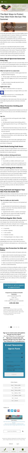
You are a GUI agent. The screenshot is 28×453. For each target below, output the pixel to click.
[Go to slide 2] (11, 327)
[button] (2, 92)
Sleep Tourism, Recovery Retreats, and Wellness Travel (14, 423)
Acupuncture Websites (6, 438)
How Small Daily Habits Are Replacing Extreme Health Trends (14, 424)
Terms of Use (16, 439)
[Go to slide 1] (9, 327)
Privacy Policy (22, 439)
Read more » (18, 325)
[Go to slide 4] (15, 327)
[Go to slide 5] (17, 327)
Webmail (11, 443)
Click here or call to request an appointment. (14, 286)
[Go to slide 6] (18, 327)
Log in (18, 443)
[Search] (23, 431)
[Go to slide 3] (13, 327)
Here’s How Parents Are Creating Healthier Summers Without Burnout (14, 422)
